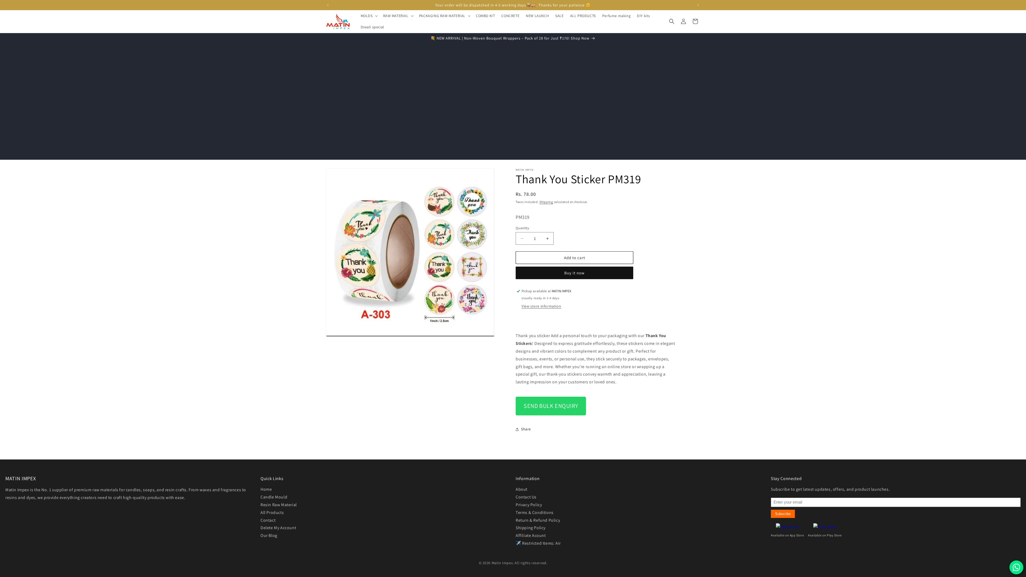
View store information (541, 306)
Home (266, 489)
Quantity (522, 228)
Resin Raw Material (279, 505)
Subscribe (783, 514)
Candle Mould (274, 497)
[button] (368, 15)
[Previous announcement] (328, 5)
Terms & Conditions (535, 512)
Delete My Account (278, 528)
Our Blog (269, 535)
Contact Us (526, 497)
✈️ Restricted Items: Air (538, 543)
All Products (272, 512)
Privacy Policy (529, 505)
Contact (268, 520)
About (521, 489)
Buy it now (574, 272)
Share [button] (526, 429)
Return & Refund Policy (538, 520)
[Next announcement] (698, 5)
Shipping (546, 202)
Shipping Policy (531, 528)
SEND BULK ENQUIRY (551, 406)
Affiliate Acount (531, 535)
